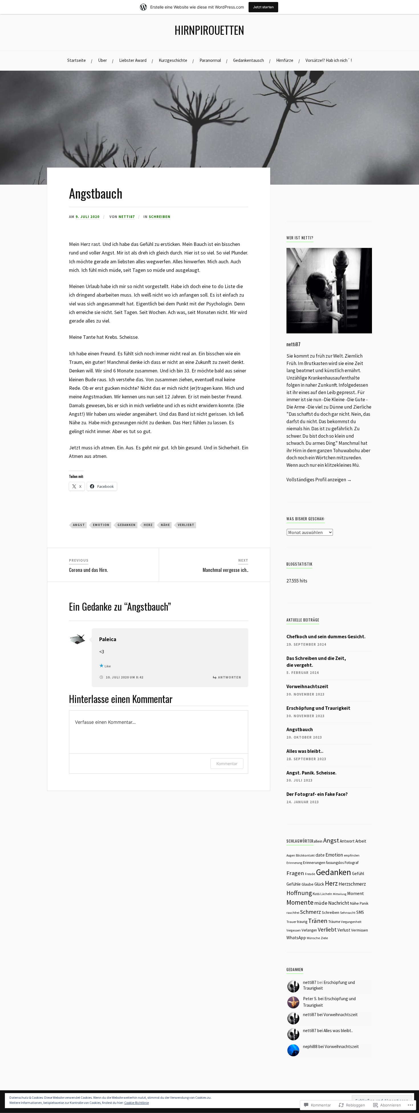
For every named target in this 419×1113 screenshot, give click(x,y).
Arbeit (360, 841)
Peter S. (310, 998)
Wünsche (313, 938)
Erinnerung (294, 863)
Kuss (316, 893)
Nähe (165, 525)
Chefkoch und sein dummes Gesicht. (326, 636)
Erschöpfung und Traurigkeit (318, 708)
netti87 (127, 216)
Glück (319, 884)
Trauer (291, 922)
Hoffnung (299, 893)
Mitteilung (339, 894)
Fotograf (352, 862)
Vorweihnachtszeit (307, 686)
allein (318, 841)
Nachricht (338, 903)
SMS (360, 912)
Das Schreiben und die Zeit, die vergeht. (316, 661)
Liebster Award (133, 60)
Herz (148, 525)
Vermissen (359, 930)
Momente (300, 902)
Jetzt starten (263, 7)
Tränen (318, 921)
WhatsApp (296, 937)
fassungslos (335, 862)
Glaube (308, 884)
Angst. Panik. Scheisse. (311, 773)
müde (320, 903)
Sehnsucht (347, 913)
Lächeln (326, 894)
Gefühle (293, 884)
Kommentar (226, 763)
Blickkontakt (305, 855)
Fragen (295, 873)
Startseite (76, 60)
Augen (290, 855)
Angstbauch (299, 729)
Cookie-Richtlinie (136, 1102)
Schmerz (310, 911)
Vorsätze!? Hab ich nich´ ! (329, 60)
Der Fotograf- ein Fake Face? (317, 794)
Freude (310, 874)
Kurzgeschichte (173, 60)
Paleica (107, 639)
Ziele (324, 938)
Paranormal (210, 60)
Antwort (347, 841)
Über (102, 60)
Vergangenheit (351, 922)
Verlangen (309, 930)
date (320, 855)
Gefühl (358, 873)
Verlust (343, 930)
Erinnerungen (314, 862)
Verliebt (186, 525)
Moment (355, 893)
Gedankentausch (248, 60)
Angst (79, 525)
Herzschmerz (352, 884)
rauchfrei (292, 913)
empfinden (351, 855)
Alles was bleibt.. (305, 751)
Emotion (101, 525)
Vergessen (293, 930)
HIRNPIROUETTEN (209, 30)
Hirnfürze (284, 60)
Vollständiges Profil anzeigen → (319, 479)
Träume (334, 921)
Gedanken (126, 525)
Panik (364, 903)
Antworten (229, 677)
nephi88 (310, 1046)
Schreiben (159, 216)
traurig (302, 921)
